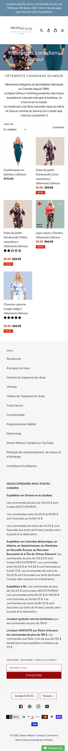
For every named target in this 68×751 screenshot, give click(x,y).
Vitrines (12, 387)
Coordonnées (15, 415)
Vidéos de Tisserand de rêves (26, 396)
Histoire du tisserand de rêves (26, 377)
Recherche (14, 359)
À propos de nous (18, 368)
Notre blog (14, 433)
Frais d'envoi (15, 405)
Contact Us (54, 748)
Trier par (8, 124)
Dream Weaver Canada (32, 735)
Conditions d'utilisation (22, 466)
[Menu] (62, 30)
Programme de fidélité (21, 424)
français (47, 695)
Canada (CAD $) (24, 695)
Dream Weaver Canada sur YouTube (30, 443)
